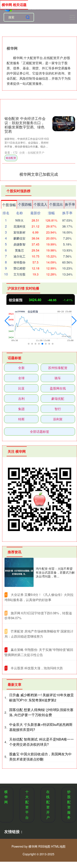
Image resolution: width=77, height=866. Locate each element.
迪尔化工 (19, 256)
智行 (58, 408)
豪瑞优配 (57, 398)
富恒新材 (19, 232)
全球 (21, 378)
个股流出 (56, 204)
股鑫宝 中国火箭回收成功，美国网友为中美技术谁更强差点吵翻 (40, 756)
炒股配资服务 (69, 804)
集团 (21, 408)
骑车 (58, 378)
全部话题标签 (39, 431)
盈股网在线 (58, 388)
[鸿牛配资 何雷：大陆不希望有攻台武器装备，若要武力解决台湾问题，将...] (19, 572)
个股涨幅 (9, 204)
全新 (21, 367)
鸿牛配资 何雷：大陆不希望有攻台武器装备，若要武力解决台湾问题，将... (55, 572)
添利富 (58, 419)
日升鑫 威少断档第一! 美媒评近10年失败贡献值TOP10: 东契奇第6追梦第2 (41, 697)
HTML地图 (58, 846)
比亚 (21, 388)
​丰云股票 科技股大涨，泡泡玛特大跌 (37, 668)
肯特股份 (19, 262)
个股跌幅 (25, 204)
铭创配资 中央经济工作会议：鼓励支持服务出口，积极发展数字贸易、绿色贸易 (25, 125)
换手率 (70, 204)
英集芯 (19, 250)
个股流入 (40, 204)
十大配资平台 (27, 804)
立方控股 (19, 274)
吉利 (21, 398)
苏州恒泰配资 (57, 367)
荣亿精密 (19, 268)
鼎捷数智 (19, 244)
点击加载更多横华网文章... (39, 174)
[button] (7, 321)
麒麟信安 (19, 238)
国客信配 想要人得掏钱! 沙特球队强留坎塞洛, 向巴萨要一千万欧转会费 (41, 712)
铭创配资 (11, 157)
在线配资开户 (48, 804)
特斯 (21, 419)
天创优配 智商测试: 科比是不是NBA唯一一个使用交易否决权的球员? (41, 742)
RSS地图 (44, 846)
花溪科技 (19, 226)
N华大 (19, 220)
